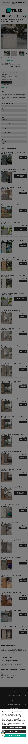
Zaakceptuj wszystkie (14, 735)
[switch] (3, 735)
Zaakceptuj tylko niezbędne (14, 727)
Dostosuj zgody (14, 731)
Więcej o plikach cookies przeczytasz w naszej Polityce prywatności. (13, 724)
